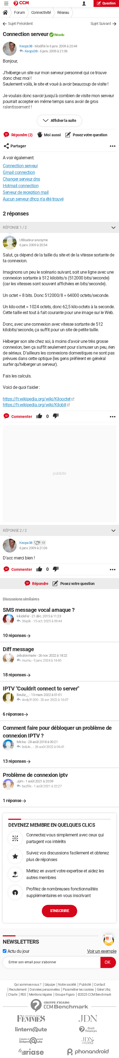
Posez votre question (89, 135)
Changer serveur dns (21, 179)
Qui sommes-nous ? (28, 985)
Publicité (85, 985)
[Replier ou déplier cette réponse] (113, 227)
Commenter (21, 416)
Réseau (63, 12)
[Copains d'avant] (31, 1040)
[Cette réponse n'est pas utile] (55, 416)
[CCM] (21, 3)
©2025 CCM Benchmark (94, 995)
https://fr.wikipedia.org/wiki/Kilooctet (37, 399)
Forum (19, 12)
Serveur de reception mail (26, 192)
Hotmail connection (20, 185)
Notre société (67, 985)
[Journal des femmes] (31, 1018)
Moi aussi (52, 135)
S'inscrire (59, 910)
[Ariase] (31, 1052)
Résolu (59, 35)
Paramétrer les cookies (78, 990)
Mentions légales (40, 995)
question (109, 3)
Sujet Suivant (100, 23)
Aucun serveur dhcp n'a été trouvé (33, 199)
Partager (18, 146)
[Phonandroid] (88, 1051)
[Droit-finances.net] (88, 1029)
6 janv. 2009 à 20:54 (33, 245)
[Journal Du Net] (88, 1018)
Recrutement (18, 990)
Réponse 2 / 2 (15, 530)
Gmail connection (19, 172)
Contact (99, 985)
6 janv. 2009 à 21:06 (54, 51)
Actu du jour (17, 951)
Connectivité (41, 12)
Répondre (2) (22, 135)
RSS (23, 995)
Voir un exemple (102, 951)
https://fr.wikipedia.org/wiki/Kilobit (34, 404)
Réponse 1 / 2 (15, 227)
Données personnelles (45, 990)
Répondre (40, 583)
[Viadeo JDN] (88, 1040)
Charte (12, 995)
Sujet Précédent (20, 23)
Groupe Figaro (65, 995)
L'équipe (50, 985)
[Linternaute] (31, 1029)
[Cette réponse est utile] (39, 416)
